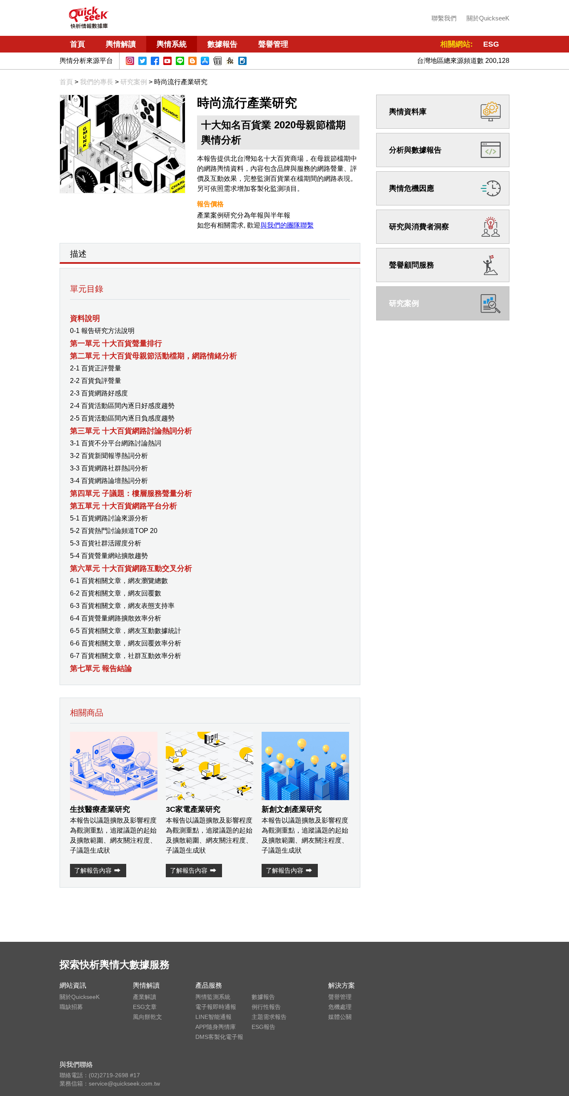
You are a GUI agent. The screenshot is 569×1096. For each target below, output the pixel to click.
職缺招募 (71, 1006)
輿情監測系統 (212, 996)
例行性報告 (266, 1006)
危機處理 (340, 1006)
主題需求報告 (269, 1016)
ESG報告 (263, 1026)
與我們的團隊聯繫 (287, 225)
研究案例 (133, 81)
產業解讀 (144, 996)
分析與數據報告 (415, 150)
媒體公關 (340, 1016)
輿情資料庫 (408, 112)
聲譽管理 (273, 44)
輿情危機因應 (411, 188)
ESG (491, 44)
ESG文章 (145, 1006)
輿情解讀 (121, 44)
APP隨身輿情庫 (215, 1026)
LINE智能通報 (213, 1016)
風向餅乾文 (147, 1016)
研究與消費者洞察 (419, 227)
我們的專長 (96, 81)
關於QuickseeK (488, 18)
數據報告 (222, 44)
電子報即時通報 (215, 1006)
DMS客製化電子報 (219, 1036)
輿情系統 (172, 44)
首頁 (77, 44)
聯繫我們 (444, 18)
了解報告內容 (93, 870)
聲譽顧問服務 (411, 265)
